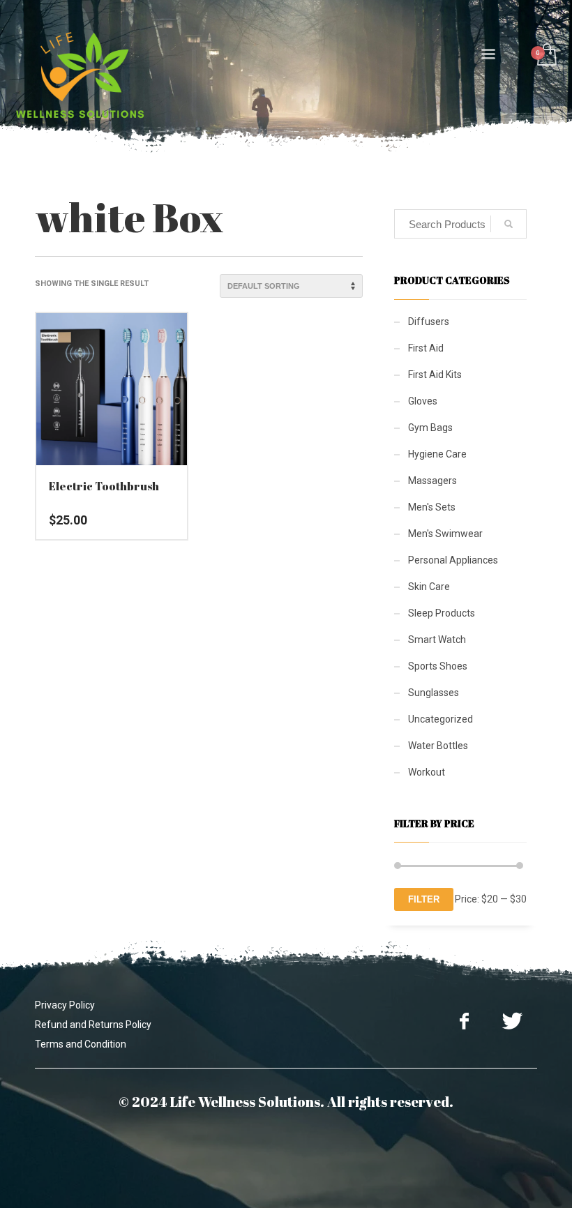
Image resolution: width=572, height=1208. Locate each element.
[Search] (508, 224)
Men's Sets (432, 507)
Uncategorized (440, 719)
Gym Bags (430, 427)
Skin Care (429, 586)
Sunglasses (433, 692)
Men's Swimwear (445, 533)
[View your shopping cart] (546, 56)
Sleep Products (441, 613)
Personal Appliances (453, 560)
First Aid (426, 348)
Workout (426, 772)
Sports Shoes (437, 666)
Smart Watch (437, 639)
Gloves (422, 401)
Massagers (432, 480)
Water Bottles (438, 745)
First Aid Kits (435, 374)
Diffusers (428, 321)
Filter (423, 899)
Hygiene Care (437, 454)
